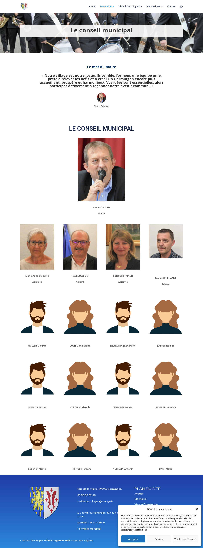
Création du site (29, 540)
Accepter (133, 539)
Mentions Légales (82, 540)
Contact (171, 6)
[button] (196, 509)
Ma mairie (105, 6)
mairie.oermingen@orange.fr (95, 501)
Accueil (92, 6)
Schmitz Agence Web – (58, 540)
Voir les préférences (185, 539)
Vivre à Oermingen (129, 6)
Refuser (159, 539)
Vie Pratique (153, 6)
